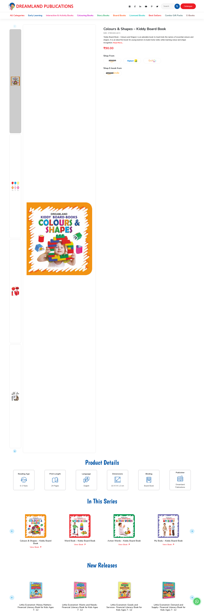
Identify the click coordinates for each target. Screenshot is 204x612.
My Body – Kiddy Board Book (124, 540)
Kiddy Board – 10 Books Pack (168, 540)
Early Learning (35, 15)
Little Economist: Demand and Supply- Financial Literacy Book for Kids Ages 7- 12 (124, 607)
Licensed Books (137, 15)
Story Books (103, 15)
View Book (34, 544)
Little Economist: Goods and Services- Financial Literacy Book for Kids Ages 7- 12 (80, 607)
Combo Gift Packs (174, 15)
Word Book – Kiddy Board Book (35, 540)
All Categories (17, 15)
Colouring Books (85, 15)
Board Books (119, 15)
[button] (177, 6)
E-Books (190, 15)
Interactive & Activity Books (59, 15)
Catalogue (188, 6)
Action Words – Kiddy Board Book (79, 540)
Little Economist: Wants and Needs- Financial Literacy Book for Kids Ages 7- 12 (36, 607)
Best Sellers (155, 15)
